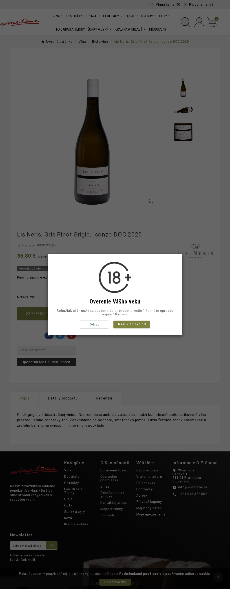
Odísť (94, 324)
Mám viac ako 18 (132, 324)
